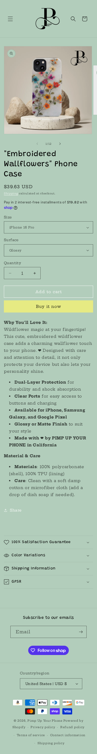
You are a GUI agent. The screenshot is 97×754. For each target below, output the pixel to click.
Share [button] (16, 510)
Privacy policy (43, 727)
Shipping (11, 193)
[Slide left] (37, 143)
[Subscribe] (80, 632)
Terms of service (31, 735)
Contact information (67, 735)
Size (8, 217)
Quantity (12, 263)
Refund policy (72, 727)
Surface (11, 240)
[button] (10, 19)
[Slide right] (60, 143)
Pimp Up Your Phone (45, 720)
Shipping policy (51, 743)
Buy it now (48, 306)
